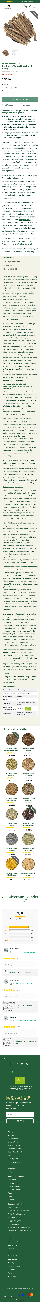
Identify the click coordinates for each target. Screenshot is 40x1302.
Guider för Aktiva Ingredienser (19, 1227)
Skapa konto (12, 1252)
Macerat (11, 1135)
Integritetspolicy (14, 1266)
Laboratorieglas (14, 1186)
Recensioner (12, 1255)
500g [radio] (15, 87)
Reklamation (12, 1276)
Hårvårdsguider (14, 1224)
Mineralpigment (14, 1162)
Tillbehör (11, 1200)
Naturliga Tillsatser (15, 1148)
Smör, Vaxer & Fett (15, 1152)
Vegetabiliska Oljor (15, 1145)
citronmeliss (7, 222)
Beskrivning (8, 258)
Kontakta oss (12, 1245)
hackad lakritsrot (14, 241)
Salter (10, 1155)
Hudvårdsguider (14, 1217)
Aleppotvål (12, 1168)
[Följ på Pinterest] (22, 1064)
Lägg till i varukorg (21, 99)
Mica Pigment (13, 1158)
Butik (6, 63)
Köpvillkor (11, 1263)
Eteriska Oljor (13, 1142)
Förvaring (7, 265)
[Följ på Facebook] (12, 1064)
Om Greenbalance (14, 1242)
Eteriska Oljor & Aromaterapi (18, 1211)
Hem (3, 63)
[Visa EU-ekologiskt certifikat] (20, 1081)
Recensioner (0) (10, 269)
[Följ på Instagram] (17, 1064)
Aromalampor (13, 1183)
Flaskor (10, 1193)
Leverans (11, 1270)
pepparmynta (25, 219)
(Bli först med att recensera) (19, 71)
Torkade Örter (12, 63)
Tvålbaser (11, 1172)
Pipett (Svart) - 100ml (20, 972)
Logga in (11, 1248)
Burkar (10, 1196)
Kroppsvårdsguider (15, 1221)
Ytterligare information (13, 261)
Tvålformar (12, 1180)
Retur (10, 1273)
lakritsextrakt (27, 244)
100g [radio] (6, 87)
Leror (10, 1165)
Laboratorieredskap (15, 1190)
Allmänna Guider (14, 1207)
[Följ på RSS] (27, 1064)
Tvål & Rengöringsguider (17, 1214)
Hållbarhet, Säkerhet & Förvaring (20, 1231)
